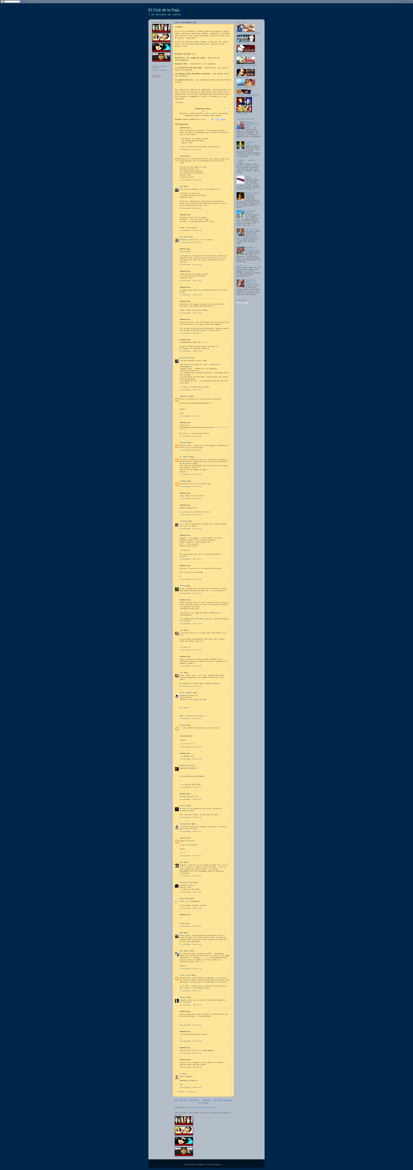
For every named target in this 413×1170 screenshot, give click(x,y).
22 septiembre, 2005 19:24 (190, 486)
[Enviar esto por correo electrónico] (216, 119)
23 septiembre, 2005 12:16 (190, 666)
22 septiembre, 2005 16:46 (190, 450)
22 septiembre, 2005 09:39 (190, 230)
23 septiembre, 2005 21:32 (190, 759)
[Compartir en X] (220, 119)
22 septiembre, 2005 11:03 (190, 281)
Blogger (225, 1164)
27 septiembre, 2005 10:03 (190, 944)
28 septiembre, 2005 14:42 (190, 1005)
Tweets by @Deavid (159, 70)
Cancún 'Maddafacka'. (245, 87)
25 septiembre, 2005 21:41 (190, 856)
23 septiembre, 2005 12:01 (190, 650)
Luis (181, 630)
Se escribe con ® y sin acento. (246, 54)
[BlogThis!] (218, 119)
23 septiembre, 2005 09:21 (190, 559)
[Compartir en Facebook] (222, 119)
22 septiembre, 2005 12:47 (190, 333)
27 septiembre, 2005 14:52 (190, 969)
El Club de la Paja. (164, 10)
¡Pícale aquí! (242, 113)
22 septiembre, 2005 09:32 (190, 208)
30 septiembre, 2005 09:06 (190, 1041)
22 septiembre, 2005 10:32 (190, 242)
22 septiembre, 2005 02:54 (190, 149)
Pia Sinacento (185, 824)
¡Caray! (240, 265)
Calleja (183, 586)
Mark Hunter (184, 951)
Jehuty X (183, 997)
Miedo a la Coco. (243, 43)
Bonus (247, 176)
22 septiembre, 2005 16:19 (190, 416)
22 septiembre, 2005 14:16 (190, 351)
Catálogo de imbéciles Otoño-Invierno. (252, 124)
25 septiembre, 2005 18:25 (190, 831)
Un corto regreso (252, 193)
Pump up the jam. (252, 229)
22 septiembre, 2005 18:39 (190, 474)
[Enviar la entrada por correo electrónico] (212, 119)
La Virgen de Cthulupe (250, 212)
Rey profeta (184, 358)
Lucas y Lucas (185, 975)
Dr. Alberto (184, 457)
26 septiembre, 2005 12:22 (190, 892)
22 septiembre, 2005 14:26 (190, 390)
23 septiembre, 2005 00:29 (190, 498)
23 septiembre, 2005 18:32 (190, 747)
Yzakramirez (184, 396)
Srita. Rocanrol (186, 693)
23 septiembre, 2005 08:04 (190, 529)
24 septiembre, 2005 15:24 (190, 787)
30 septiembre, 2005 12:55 (190, 1067)
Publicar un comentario (187, 1092)
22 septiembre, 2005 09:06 (190, 180)
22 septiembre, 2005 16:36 (190, 436)
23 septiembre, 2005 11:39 (190, 624)
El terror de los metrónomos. (249, 33)
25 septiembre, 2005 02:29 (190, 817)
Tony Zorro (184, 237)
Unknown (183, 725)
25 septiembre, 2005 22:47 (190, 876)
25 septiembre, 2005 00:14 (190, 799)
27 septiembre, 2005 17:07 (190, 991)
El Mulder (183, 521)
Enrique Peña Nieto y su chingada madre (251, 281)
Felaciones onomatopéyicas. (248, 95)
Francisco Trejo (186, 882)
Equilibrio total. (244, 77)
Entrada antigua (223, 1100)
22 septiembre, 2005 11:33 (190, 295)
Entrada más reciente (186, 1100)
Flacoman (183, 443)
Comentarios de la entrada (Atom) (201, 1107)
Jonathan (183, 481)
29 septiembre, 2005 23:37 (190, 1025)
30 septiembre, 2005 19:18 (190, 1087)
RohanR (182, 156)
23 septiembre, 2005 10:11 (190, 593)
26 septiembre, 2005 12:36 (190, 908)
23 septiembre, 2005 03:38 (190, 515)
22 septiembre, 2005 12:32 (190, 313)
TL (180, 1074)
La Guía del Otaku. (250, 143)
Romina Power (185, 765)
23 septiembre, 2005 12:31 (190, 686)
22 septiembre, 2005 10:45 (190, 265)
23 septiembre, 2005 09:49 (190, 579)
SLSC (181, 186)
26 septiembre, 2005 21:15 (190, 926)
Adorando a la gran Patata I (251, 248)
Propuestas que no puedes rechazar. (247, 66)
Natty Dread (184, 898)
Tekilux (183, 806)
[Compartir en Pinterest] (224, 119)
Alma (181, 862)
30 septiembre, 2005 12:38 (190, 1053)
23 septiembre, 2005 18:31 (190, 718)
